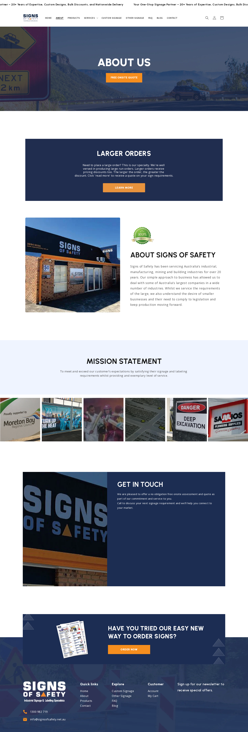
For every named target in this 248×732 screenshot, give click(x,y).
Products (86, 701)
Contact (85, 706)
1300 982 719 (39, 712)
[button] (91, 17)
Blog (115, 706)
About (84, 696)
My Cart (153, 696)
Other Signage (122, 696)
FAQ (115, 701)
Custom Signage (123, 691)
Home (84, 691)
